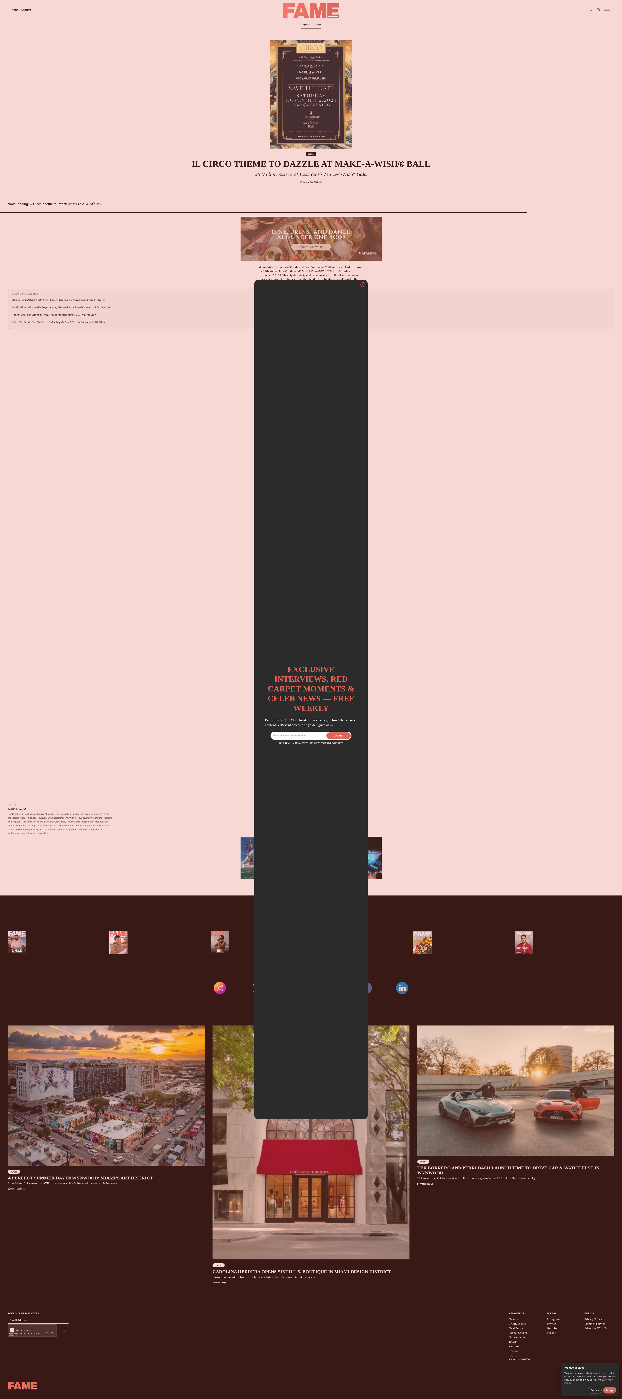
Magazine (26, 9)
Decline (595, 1390)
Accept (610, 1390)
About (15, 9)
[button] (598, 9)
